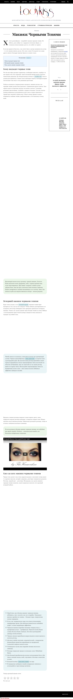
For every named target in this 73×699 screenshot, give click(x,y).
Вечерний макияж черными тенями (13, 63)
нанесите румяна (23, 661)
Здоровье (24, 1)
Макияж (13, 1)
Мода (18, 1)
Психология (45, 1)
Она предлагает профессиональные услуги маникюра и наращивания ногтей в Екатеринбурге (59, 46)
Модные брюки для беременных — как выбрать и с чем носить (59, 95)
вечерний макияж (23, 304)
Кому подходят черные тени (12, 61)
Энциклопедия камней (10, 5)
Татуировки (53, 1)
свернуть (28, 57)
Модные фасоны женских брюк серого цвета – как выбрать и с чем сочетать (59, 68)
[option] (59, 68)
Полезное (20, 5)
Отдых (38, 1)
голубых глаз (38, 76)
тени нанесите (30, 358)
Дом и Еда (31, 1)
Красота (6, 1)
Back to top (65, 694)
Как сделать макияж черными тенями (14, 65)
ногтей (66, 51)
